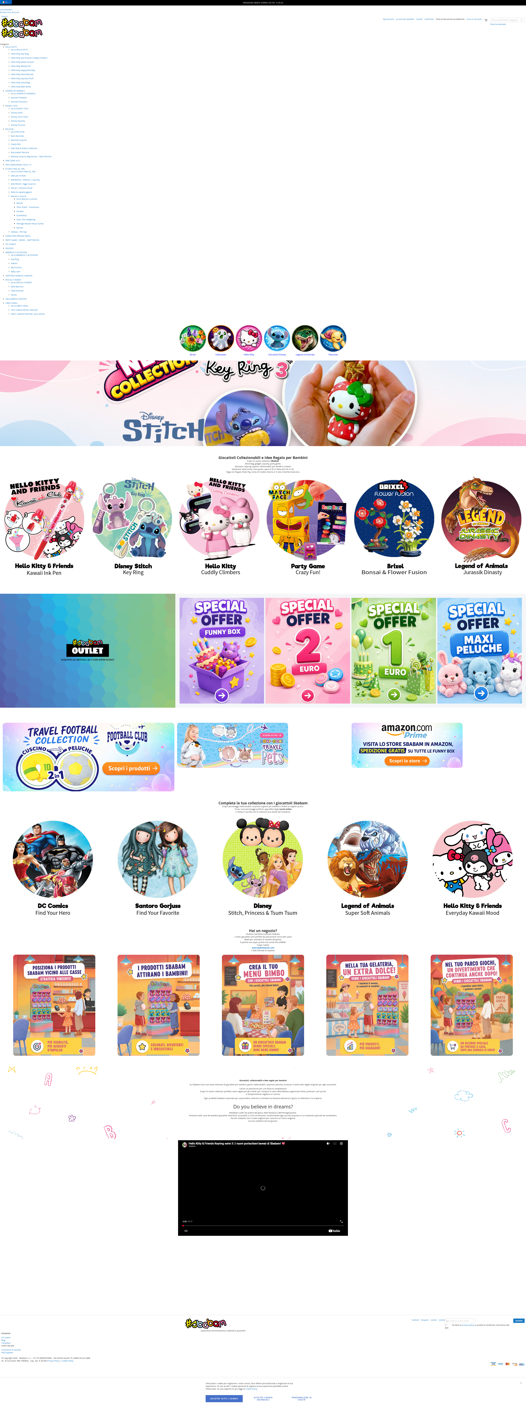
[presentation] (181, 341)
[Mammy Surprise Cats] (368, 866)
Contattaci (6, 1343)
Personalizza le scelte (302, 1398)
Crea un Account (474, 19)
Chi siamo (5, 1337)
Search (4, 16)
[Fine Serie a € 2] (307, 651)
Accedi (419, 19)
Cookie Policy (67, 1360)
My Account (388, 19)
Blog (3, 1340)
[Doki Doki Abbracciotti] (482, 526)
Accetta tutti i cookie (224, 1398)
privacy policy (468, 1325)
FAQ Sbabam (7, 1352)
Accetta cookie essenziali (263, 1398)
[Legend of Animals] (473, 866)
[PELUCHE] (394, 526)
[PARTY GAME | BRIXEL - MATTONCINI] (44, 526)
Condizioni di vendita (11, 1350)
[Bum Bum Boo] (307, 526)
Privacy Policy (53, 1360)
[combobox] (507, 20)
